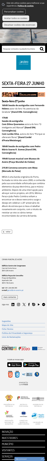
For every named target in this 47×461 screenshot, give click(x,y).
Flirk (43, 304)
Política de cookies (25, 5)
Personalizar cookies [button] (14, 11)
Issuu (33, 304)
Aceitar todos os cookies (15, 18)
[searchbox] (23, 49)
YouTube (39, 305)
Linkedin (12, 304)
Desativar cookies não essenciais (19, 24)
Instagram (18, 304)
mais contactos (10, 297)
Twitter (24, 304)
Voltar (8, 231)
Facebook (29, 304)
